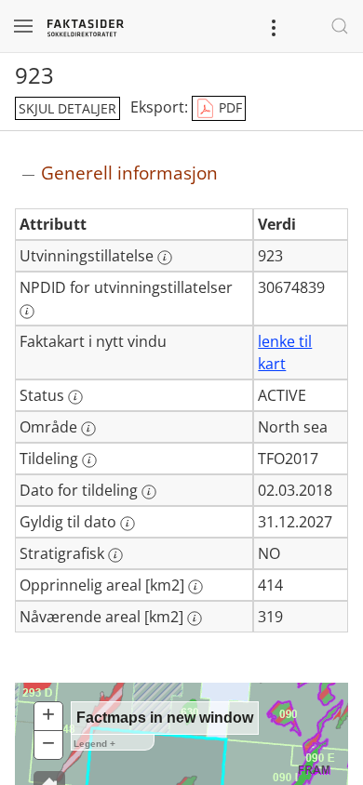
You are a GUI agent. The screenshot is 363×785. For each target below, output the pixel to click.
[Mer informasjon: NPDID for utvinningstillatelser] (27, 311)
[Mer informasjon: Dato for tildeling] (148, 492)
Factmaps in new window (164, 717)
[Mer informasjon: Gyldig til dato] (127, 523)
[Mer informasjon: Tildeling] (89, 460)
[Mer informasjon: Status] (75, 397)
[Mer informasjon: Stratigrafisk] (115, 555)
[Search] (339, 26)
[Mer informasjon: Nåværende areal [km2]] (194, 618)
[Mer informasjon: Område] (88, 428)
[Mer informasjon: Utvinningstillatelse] (164, 257)
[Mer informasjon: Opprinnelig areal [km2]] (195, 586)
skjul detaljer (67, 108)
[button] (48, 716)
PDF (228, 107)
